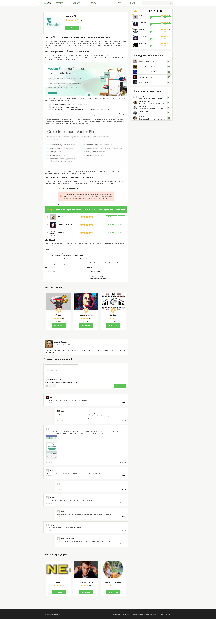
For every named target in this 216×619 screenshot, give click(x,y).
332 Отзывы (155, 18)
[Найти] (170, 3)
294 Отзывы (155, 32)
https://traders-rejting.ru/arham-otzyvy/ (108, 416)
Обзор (121, 217)
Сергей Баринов (61, 342)
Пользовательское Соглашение (121, 614)
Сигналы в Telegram (132, 3)
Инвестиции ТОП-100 (59, 3)
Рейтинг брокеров (93, 3)
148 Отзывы (155, 46)
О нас (161, 614)
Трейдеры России (76, 3)
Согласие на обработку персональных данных (144, 614)
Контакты (168, 614)
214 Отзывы (155, 39)
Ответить (123, 403)
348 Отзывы (155, 25)
